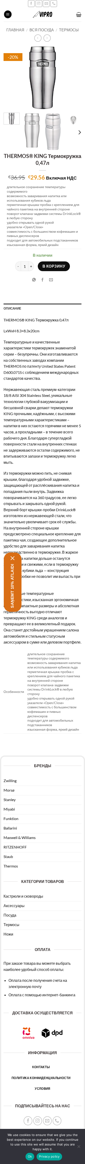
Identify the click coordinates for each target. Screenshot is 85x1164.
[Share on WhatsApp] (34, 280)
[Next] (74, 78)
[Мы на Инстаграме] (38, 3)
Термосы (69, 30)
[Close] (12, 558)
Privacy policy (49, 1156)
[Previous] (11, 78)
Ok (30, 1156)
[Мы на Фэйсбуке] (31, 3)
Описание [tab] (12, 308)
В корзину (53, 266)
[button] (8, 14)
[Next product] (38, 38)
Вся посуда (42, 30)
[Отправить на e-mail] (46, 3)
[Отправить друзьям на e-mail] (51, 280)
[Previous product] (47, 38)
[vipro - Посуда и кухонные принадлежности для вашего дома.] (42, 14)
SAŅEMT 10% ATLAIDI (12, 586)
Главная (15, 30)
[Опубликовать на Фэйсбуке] (43, 280)
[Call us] (53, 3)
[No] (78, 1148)
